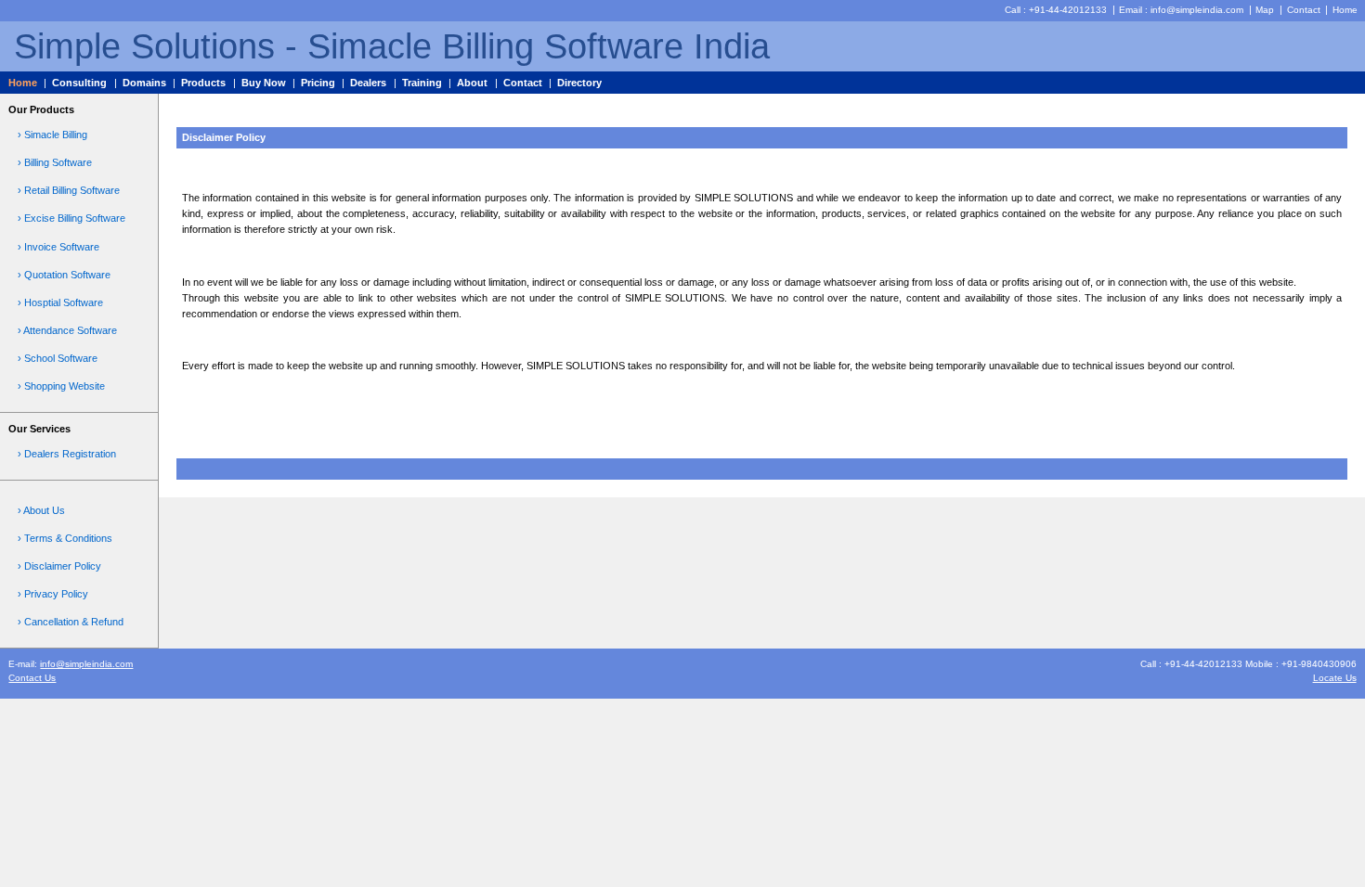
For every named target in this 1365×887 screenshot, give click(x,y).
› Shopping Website (61, 386)
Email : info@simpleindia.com (1181, 10)
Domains (144, 82)
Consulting (79, 82)
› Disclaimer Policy (59, 566)
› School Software (58, 358)
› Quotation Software (64, 274)
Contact (1303, 10)
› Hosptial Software (60, 302)
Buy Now (263, 82)
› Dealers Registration (67, 453)
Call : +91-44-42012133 (1056, 10)
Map (1264, 10)
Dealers (368, 82)
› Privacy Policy (53, 593)
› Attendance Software (67, 330)
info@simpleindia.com (86, 664)
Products (203, 82)
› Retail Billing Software (69, 190)
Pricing (318, 82)
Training (422, 82)
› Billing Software (55, 162)
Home (1345, 10)
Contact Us (32, 678)
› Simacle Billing (52, 134)
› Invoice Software (58, 246)
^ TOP (1323, 431)
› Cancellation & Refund (71, 621)
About (472, 82)
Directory (579, 82)
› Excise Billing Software (71, 218)
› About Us (41, 510)
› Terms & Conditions (65, 538)
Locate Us (1335, 678)
